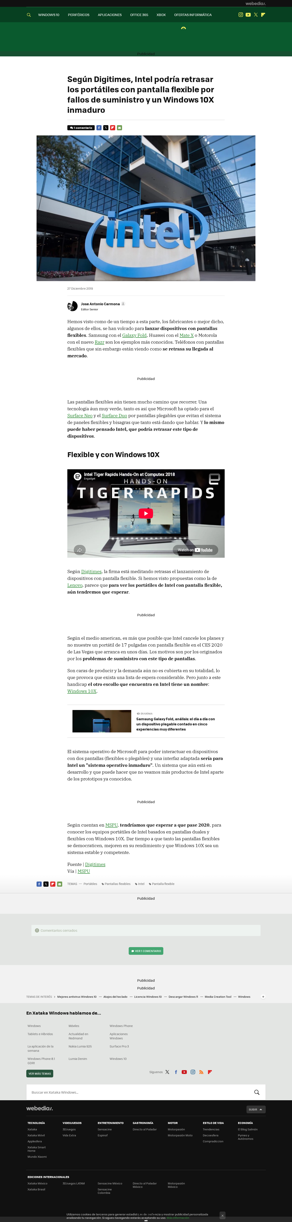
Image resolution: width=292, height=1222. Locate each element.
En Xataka (146, 713)
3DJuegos (69, 1129)
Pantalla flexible (163, 884)
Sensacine (105, 1129)
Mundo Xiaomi (37, 1157)
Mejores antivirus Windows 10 (77, 997)
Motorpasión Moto (180, 1135)
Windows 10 (118, 1058)
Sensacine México (110, 1183)
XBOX (161, 14)
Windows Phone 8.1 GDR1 (41, 1060)
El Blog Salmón (248, 1129)
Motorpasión (176, 1129)
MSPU (111, 825)
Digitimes (91, 571)
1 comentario (83, 128)
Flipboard (263, 14)
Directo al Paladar (145, 1129)
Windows (34, 1026)
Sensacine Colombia (105, 1191)
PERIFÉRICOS (78, 14)
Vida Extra (69, 1135)
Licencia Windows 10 (148, 997)
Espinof (103, 1135)
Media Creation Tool (218, 997)
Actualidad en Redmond (78, 1036)
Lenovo (74, 585)
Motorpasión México (176, 1185)
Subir (253, 1109)
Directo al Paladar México (145, 1185)
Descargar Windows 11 (184, 997)
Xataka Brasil (36, 1189)
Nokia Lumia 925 (80, 1046)
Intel (141, 884)
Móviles (74, 1026)
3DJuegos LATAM (74, 1183)
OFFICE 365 (139, 14)
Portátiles (90, 884)
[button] (102, 303)
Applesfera (35, 1141)
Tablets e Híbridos (40, 1034)
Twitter (255, 14)
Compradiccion (213, 1141)
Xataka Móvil (36, 1135)
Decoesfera (210, 1135)
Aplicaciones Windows (119, 1036)
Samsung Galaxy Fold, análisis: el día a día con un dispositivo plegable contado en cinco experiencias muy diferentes (175, 724)
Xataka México (37, 1183)
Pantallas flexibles (118, 884)
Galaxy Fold (134, 335)
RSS (201, 1071)
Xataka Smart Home (37, 1149)
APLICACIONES (110, 14)
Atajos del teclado (115, 997)
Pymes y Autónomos (245, 1137)
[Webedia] (256, 3)
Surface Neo (80, 415)
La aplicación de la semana (40, 1048)
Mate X (187, 335)
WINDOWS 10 (48, 14)
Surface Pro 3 (119, 1046)
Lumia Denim (78, 1058)
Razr (99, 342)
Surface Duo (114, 415)
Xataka (32, 1129)
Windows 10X (81, 691)
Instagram (240, 14)
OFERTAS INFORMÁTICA (193, 14)
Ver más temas (40, 1073)
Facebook (99, 127)
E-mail (119, 127)
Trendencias (211, 1129)
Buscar (257, 1092)
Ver (148, 951)
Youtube (248, 14)
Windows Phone (121, 1026)
